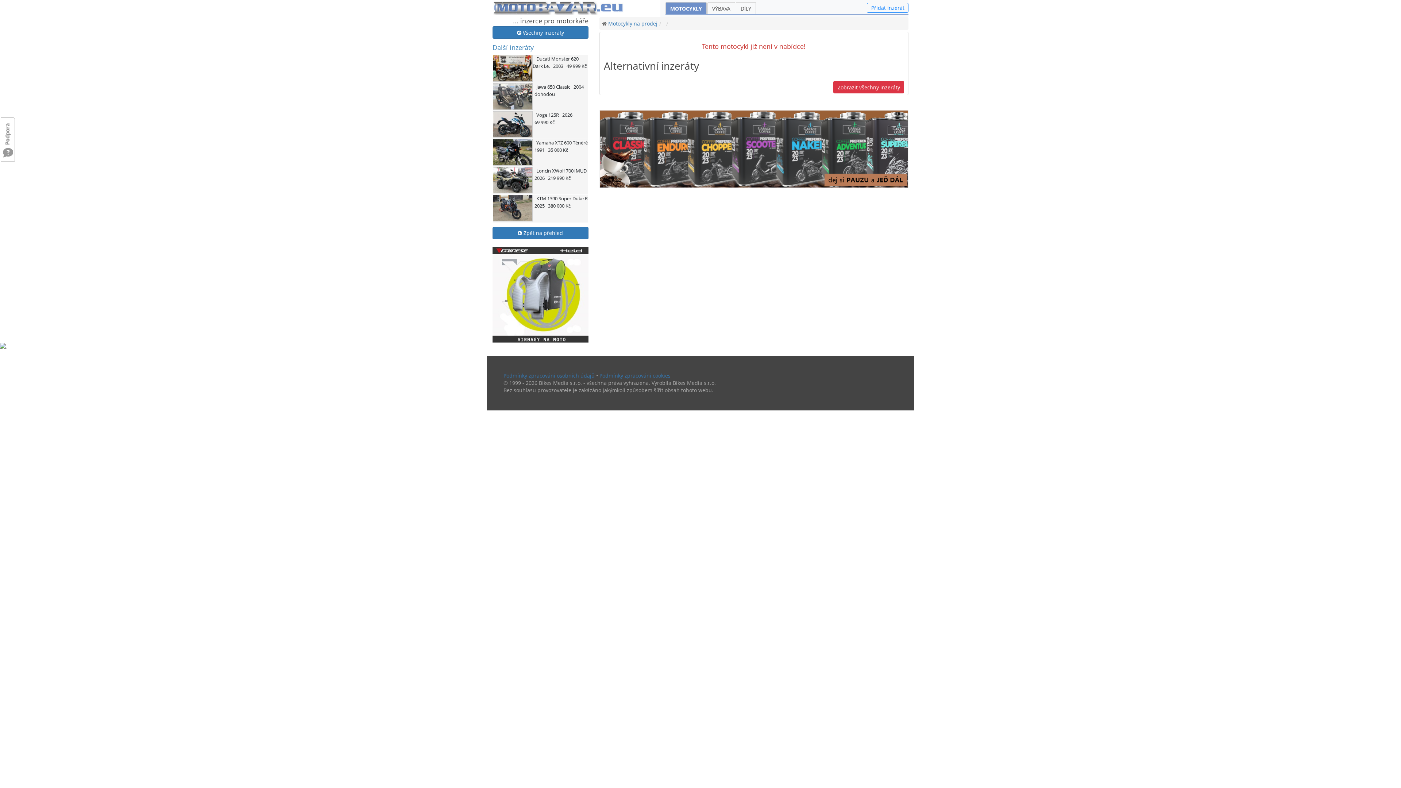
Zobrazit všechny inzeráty (869, 87)
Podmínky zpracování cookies (635, 375)
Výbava (721, 8)
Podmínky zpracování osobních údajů (549, 375)
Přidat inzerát (887, 7)
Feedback (8, 130)
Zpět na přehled (542, 232)
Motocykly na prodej (632, 23)
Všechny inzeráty (542, 32)
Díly (746, 8)
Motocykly (686, 8)
